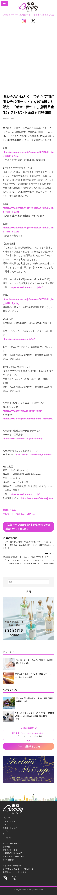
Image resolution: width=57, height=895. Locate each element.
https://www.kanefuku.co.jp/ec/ (26, 287)
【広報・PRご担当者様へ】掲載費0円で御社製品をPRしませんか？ (28, 526)
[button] (4, 3)
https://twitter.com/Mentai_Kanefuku (33, 454)
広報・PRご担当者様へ (12, 865)
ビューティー (8, 818)
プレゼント (7, 837)
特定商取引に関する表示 (13, 853)
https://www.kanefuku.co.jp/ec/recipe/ (22, 410)
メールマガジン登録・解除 (13, 856)
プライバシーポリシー (12, 850)
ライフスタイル (9, 821)
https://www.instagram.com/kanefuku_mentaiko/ (28, 418)
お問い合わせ (8, 859)
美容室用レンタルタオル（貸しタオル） (19, 868)
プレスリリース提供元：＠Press (19, 514)
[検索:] (28, 581)
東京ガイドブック (10, 827)
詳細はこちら (9, 510)
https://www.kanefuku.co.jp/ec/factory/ (22, 438)
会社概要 (6, 846)
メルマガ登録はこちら (28, 746)
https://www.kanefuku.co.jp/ (25, 494)
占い (4, 834)
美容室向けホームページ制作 (14, 872)
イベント (6, 831)
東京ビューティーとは (12, 843)
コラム (5, 824)
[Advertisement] (28, 54)
